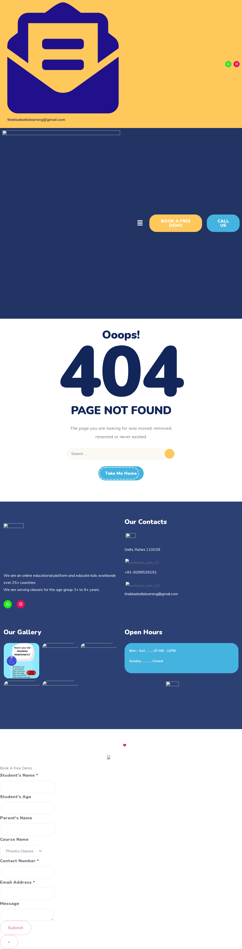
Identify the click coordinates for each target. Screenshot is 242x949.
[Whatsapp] (228, 64)
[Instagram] (236, 64)
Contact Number (19, 861)
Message (9, 903)
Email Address (17, 882)
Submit (15, 928)
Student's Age (15, 797)
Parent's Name (16, 818)
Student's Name (19, 775)
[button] (140, 223)
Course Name (14, 839)
